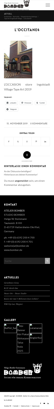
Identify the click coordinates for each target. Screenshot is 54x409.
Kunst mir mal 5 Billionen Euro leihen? (21, 298)
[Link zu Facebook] (40, 403)
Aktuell (8, 14)
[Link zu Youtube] (44, 403)
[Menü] (46, 5)
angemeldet (21, 180)
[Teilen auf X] (17, 141)
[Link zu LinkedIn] (48, 403)
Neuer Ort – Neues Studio (15, 293)
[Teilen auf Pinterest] (36, 141)
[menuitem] (46, 5)
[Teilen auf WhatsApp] (27, 141)
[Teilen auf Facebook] (8, 141)
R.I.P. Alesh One (11, 288)
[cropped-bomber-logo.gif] (22, 5)
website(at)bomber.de (16, 245)
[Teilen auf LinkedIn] (45, 141)
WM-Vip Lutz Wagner (13, 304)
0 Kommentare (38, 124)
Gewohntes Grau (11, 282)
